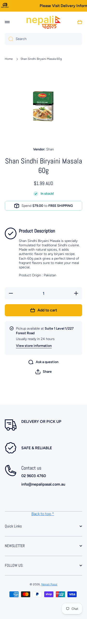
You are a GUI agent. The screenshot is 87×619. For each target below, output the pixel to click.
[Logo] (43, 22)
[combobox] (43, 39)
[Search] (9, 39)
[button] (44, 371)
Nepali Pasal (49, 584)
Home (9, 59)
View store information (34, 346)
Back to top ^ (42, 513)
